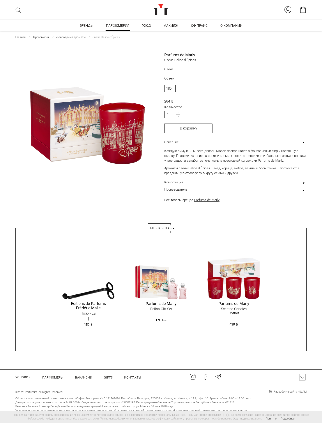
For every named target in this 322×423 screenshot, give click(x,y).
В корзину (188, 128)
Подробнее (287, 418)
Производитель (175, 189)
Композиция (173, 182)
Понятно (271, 418)
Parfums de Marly (206, 200)
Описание (171, 142)
